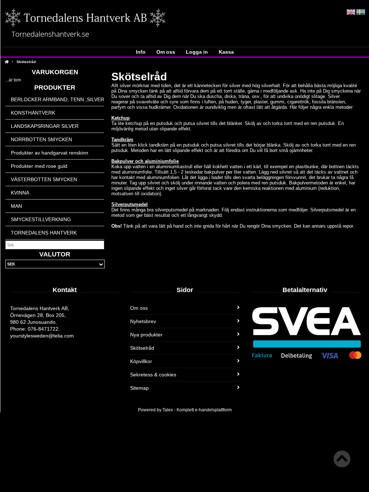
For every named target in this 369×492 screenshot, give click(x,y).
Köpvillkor (141, 361)
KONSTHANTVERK (33, 113)
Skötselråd (26, 62)
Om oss (165, 52)
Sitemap (139, 388)
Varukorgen (55, 72)
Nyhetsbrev (143, 321)
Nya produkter (146, 334)
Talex (168, 409)
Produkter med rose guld (39, 166)
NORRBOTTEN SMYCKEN (41, 139)
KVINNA (20, 193)
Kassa (226, 52)
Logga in (197, 52)
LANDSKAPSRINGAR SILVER (45, 126)
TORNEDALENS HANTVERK (44, 233)
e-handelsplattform (213, 409)
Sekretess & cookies (153, 374)
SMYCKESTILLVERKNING (41, 219)
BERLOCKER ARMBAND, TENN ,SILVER (57, 99)
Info (141, 52)
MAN (16, 206)
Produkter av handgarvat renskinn (49, 153)
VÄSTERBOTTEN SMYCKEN (44, 179)
